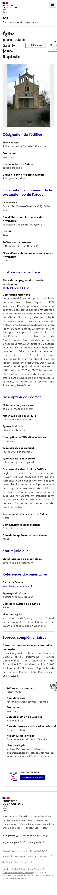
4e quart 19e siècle (14, 288)
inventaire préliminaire (16, 586)
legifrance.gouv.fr (12, 842)
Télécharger (37, 45)
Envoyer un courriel (33, 777)
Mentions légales (10, 869)
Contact (37, 850)
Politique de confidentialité (31, 869)
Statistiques (43, 856)
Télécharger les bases (23, 856)
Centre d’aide (12, 862)
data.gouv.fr (34, 842)
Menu (52, 4)
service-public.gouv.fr (33, 835)
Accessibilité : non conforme (15, 850)
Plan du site (28, 862)
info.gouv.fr (9, 835)
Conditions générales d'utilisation (18, 872)
